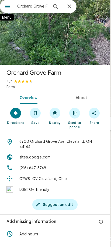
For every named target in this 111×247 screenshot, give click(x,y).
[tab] (27, 97)
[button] (55, 234)
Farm (10, 86)
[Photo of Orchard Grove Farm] (55, 32)
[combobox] (32, 6)
